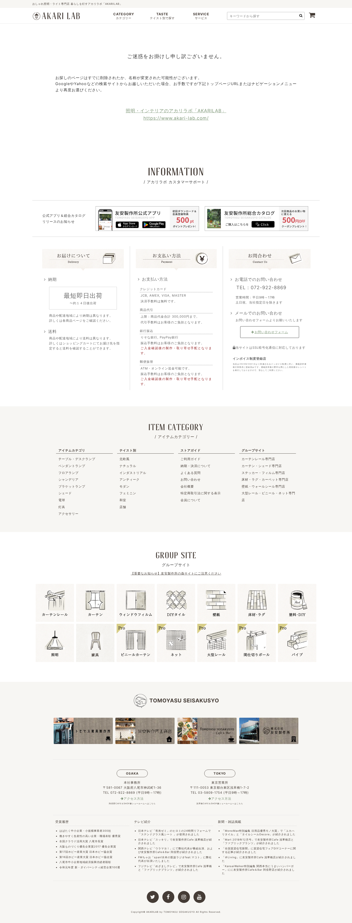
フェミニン (127, 493)
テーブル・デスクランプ (76, 459)
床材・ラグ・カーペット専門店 (265, 479)
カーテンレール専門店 (258, 459)
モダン (124, 486)
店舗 (122, 507)
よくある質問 (191, 473)
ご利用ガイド (191, 459)
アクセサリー (68, 514)
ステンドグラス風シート (157, 834)
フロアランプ (68, 473)
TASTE (162, 16)
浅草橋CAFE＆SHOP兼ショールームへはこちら (219, 803)
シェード (65, 493)
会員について (191, 500)
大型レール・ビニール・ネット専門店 (268, 496)
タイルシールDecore (256, 834)
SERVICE (201, 16)
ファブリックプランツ (158, 869)
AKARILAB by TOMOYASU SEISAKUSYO (170, 912)
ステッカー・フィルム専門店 (263, 473)
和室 (122, 500)
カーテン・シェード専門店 (262, 466)
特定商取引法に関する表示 (201, 493)
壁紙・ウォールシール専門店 (263, 486)
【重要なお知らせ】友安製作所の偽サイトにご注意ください (176, 573)
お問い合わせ (191, 479)
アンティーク (129, 479)
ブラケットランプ (71, 486)
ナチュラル (127, 466)
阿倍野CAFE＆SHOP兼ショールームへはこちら (132, 803)
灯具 (61, 507)
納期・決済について (196, 466)
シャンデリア (68, 479)
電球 (61, 500)
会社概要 (187, 486)
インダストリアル (132, 473)
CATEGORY (123, 16)
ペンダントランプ (71, 466)
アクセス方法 (134, 798)
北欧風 (124, 459)
